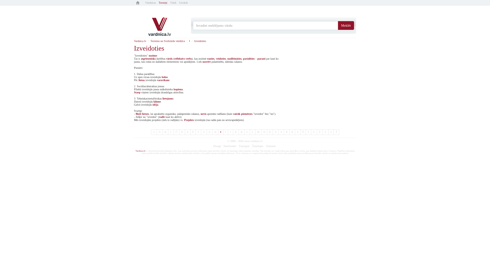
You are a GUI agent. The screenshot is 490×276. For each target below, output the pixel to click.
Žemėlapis (257, 146)
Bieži (138, 114)
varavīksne (163, 80)
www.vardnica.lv (253, 141)
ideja (155, 104)
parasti (261, 58)
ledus (165, 77)
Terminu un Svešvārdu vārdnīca (167, 41)
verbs (189, 58)
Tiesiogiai (244, 146)
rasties (210, 58)
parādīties (249, 58)
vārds (169, 58)
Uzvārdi (183, 2)
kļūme (157, 101)
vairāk (236, 114)
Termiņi (163, 2)
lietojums (168, 98)
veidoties (221, 58)
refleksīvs (179, 58)
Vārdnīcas (150, 2)
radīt (162, 117)
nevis (203, 114)
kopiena (178, 89)
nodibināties (234, 58)
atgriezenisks (148, 58)
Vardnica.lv (140, 41)
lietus (142, 80)
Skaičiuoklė (229, 146)
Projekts (189, 120)
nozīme (153, 55)
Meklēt (346, 25)
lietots (145, 114)
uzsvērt (207, 61)
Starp (137, 92)
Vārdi (173, 2)
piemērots (246, 114)
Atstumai (271, 146)
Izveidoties (200, 41)
